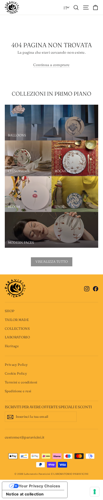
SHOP (10, 311)
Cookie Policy (16, 373)
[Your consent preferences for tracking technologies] (94, 491)
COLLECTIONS (17, 328)
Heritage (12, 346)
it (65, 7)
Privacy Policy (16, 364)
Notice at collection (25, 494)
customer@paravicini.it (24, 437)
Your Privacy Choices (39, 486)
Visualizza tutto (51, 261)
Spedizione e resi (18, 391)
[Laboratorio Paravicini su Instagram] (86, 288)
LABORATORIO (17, 337)
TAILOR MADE (17, 320)
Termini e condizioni (21, 382)
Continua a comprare (51, 64)
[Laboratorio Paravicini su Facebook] (95, 288)
